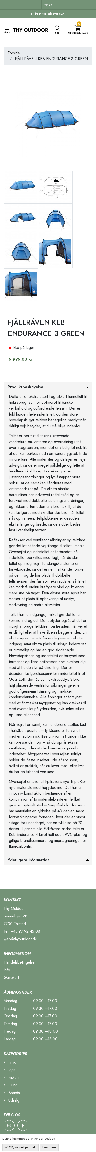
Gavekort (11, 977)
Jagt (11, 1070)
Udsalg (13, 1100)
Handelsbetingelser (20, 962)
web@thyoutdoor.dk (20, 939)
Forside (14, 53)
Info (7, 970)
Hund (12, 1085)
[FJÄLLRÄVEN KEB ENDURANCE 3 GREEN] (21, 187)
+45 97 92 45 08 (25, 931)
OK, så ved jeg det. (22, 1147)
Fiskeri (13, 1077)
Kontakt (48, 4)
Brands (13, 1093)
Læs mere (49, 1147)
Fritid (11, 1062)
